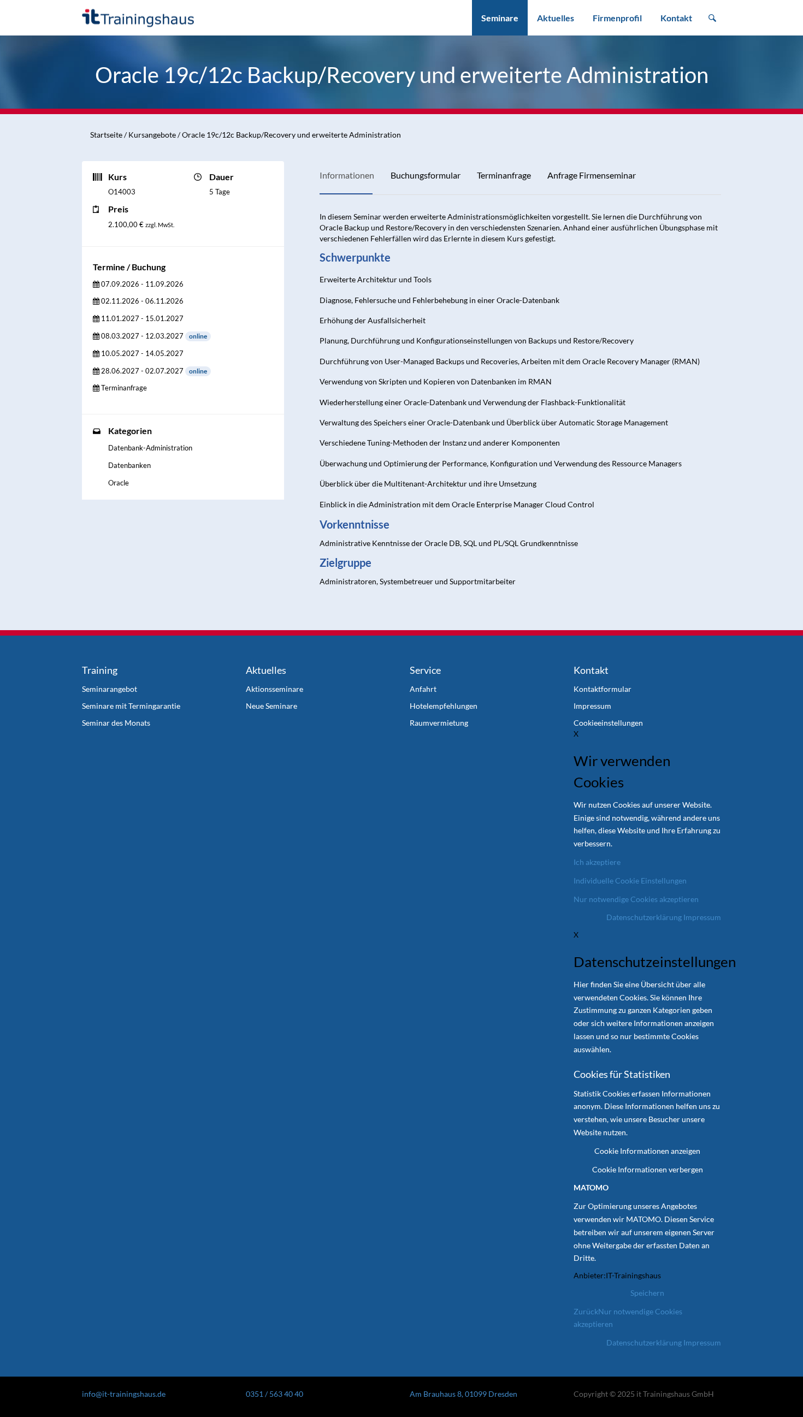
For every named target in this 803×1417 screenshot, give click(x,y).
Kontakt (676, 18)
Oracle (118, 482)
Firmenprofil (617, 18)
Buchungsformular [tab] (425, 175)
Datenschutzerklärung (644, 917)
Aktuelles (555, 18)
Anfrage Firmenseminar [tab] (591, 175)
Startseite (106, 134)
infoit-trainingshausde (124, 1393)
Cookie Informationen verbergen (647, 1169)
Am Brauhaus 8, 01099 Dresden (463, 1393)
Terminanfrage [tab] (504, 175)
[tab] (138, 284)
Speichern (647, 1292)
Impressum (702, 917)
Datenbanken (129, 465)
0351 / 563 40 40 (274, 1393)
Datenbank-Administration (150, 447)
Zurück (586, 1311)
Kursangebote (152, 134)
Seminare (499, 18)
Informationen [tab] (347, 175)
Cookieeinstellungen (608, 722)
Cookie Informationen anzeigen (647, 1150)
